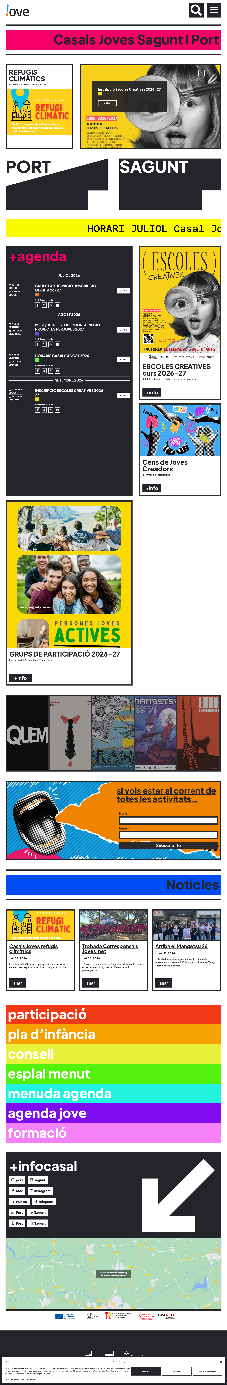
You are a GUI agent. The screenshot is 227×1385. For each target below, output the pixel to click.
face (19, 1191)
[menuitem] (196, 10)
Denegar (177, 1371)
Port (19, 1212)
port (19, 1180)
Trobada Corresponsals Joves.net (37, 948)
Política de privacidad (28, 1379)
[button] (221, 1362)
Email (123, 828)
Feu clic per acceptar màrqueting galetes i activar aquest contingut (113, 1273)
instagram (42, 1191)
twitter (21, 1202)
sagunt (39, 1180)
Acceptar (146, 1371)
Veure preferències (207, 1371)
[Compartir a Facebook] (38, 305)
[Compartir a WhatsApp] (51, 305)
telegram (46, 1202)
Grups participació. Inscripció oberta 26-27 (65, 288)
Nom (123, 813)
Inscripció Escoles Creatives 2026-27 (70, 392)
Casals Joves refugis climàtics (179, 948)
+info (152, 392)
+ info (107, 103)
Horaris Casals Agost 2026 (120, 89)
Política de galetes (12, 1379)
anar (17, 982)
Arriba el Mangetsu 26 (108, 946)
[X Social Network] (44, 305)
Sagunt (40, 1212)
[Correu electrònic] (57, 305)
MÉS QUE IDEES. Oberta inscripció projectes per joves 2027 (67, 327)
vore (28, 736)
